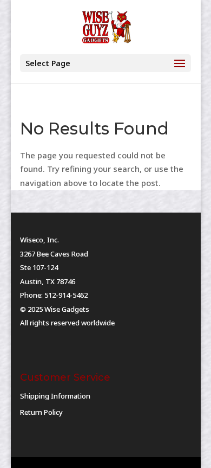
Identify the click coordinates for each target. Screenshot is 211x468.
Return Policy (41, 412)
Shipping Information (55, 396)
